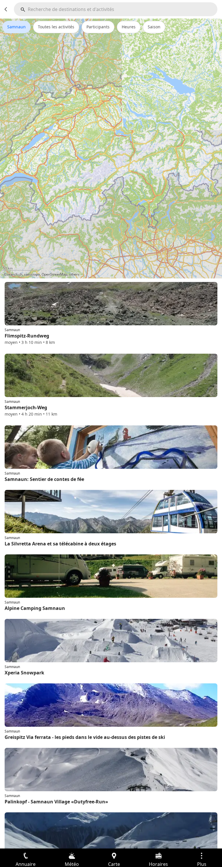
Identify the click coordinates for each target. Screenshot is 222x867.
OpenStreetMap (54, 274)
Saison (154, 26)
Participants (98, 26)
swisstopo (32, 274)
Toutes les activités (56, 26)
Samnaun (16, 26)
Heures (129, 26)
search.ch (14, 274)
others (74, 274)
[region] (111, 148)
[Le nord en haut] (195, 270)
